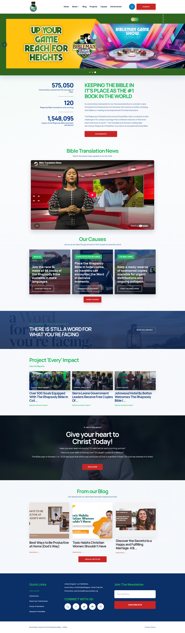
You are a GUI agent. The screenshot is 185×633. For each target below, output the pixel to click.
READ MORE (92, 467)
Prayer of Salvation (36, 606)
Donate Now (34, 596)
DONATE (146, 7)
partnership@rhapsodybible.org (86, 591)
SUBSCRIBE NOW (135, 605)
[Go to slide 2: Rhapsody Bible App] (92, 72)
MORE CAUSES (92, 299)
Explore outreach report (38, 405)
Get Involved (34, 591)
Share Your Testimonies (38, 601)
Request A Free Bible (37, 611)
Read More (35, 552)
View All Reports (36, 366)
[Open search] (132, 7)
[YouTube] (92, 606)
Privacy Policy (150, 627)
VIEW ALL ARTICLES (92, 559)
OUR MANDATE (101, 134)
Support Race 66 (43, 288)
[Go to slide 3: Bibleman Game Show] (95, 72)
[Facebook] (76, 606)
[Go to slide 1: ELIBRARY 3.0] (90, 72)
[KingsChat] (67, 606)
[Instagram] (100, 606)
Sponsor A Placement (88, 288)
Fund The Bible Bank (129, 288)
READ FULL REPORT (145, 330)
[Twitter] (84, 606)
